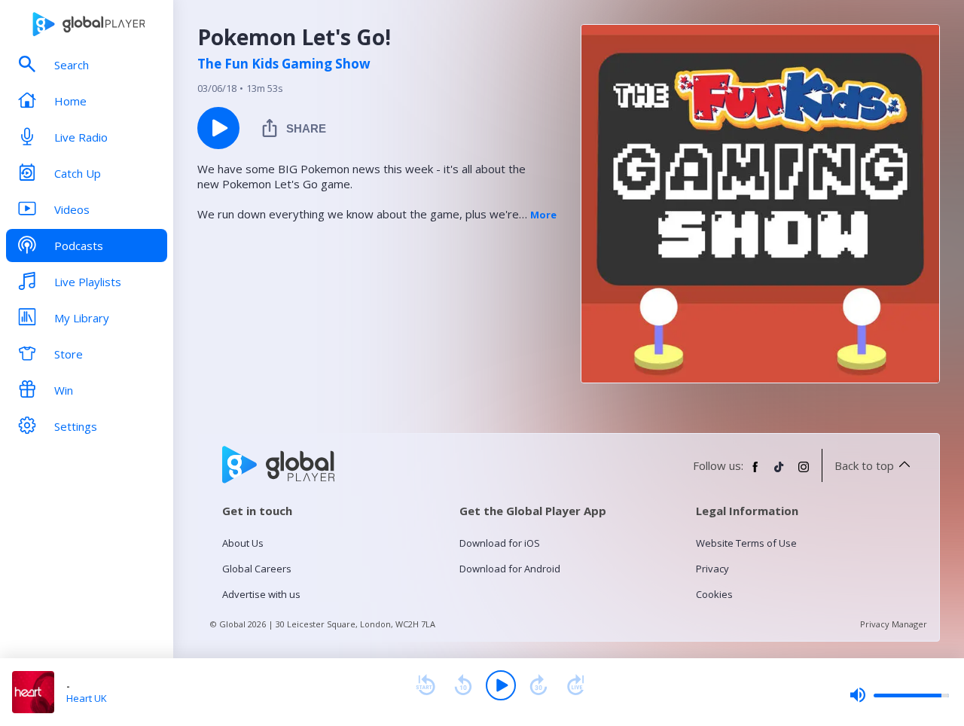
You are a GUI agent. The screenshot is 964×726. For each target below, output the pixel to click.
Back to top (864, 465)
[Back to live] (576, 685)
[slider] (899, 695)
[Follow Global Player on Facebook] (755, 472)
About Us (243, 543)
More (543, 214)
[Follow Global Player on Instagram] (803, 472)
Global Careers (256, 568)
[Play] (501, 685)
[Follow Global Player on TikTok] (779, 472)
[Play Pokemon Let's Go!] (218, 128)
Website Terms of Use (746, 543)
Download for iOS (499, 543)
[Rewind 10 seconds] (463, 685)
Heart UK (86, 698)
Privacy (712, 568)
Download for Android (509, 568)
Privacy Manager (893, 624)
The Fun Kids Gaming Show (284, 64)
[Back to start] (425, 685)
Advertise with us (261, 594)
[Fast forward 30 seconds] (538, 685)
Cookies (714, 594)
